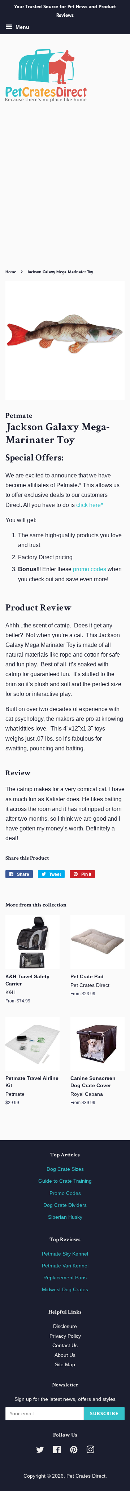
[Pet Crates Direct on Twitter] (40, 1451)
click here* (89, 505)
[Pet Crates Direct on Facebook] (57, 1451)
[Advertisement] (65, 198)
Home (10, 271)
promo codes (89, 569)
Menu (21, 27)
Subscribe (104, 1413)
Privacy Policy (65, 1336)
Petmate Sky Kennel (65, 1254)
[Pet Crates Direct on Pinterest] (74, 1451)
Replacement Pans (65, 1277)
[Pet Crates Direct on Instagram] (90, 1451)
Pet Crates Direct (85, 1476)
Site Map (65, 1364)
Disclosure (65, 1326)
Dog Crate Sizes (65, 1169)
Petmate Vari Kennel (65, 1266)
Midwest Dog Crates (65, 1289)
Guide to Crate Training (65, 1181)
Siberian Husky (65, 1217)
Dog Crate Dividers (65, 1205)
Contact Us (65, 1345)
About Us (65, 1355)
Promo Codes (65, 1193)
